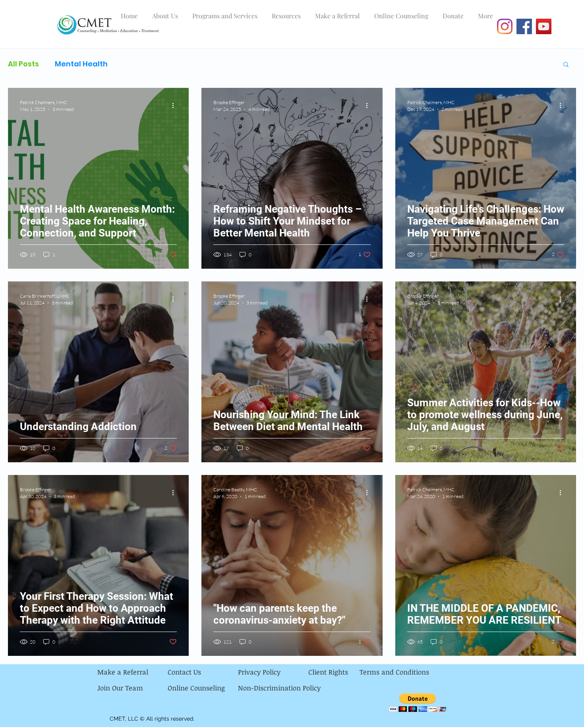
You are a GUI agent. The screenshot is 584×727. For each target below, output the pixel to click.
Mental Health (81, 64)
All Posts (23, 64)
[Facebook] (524, 26)
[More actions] (175, 105)
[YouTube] (543, 26)
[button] (566, 65)
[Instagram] (504, 26)
